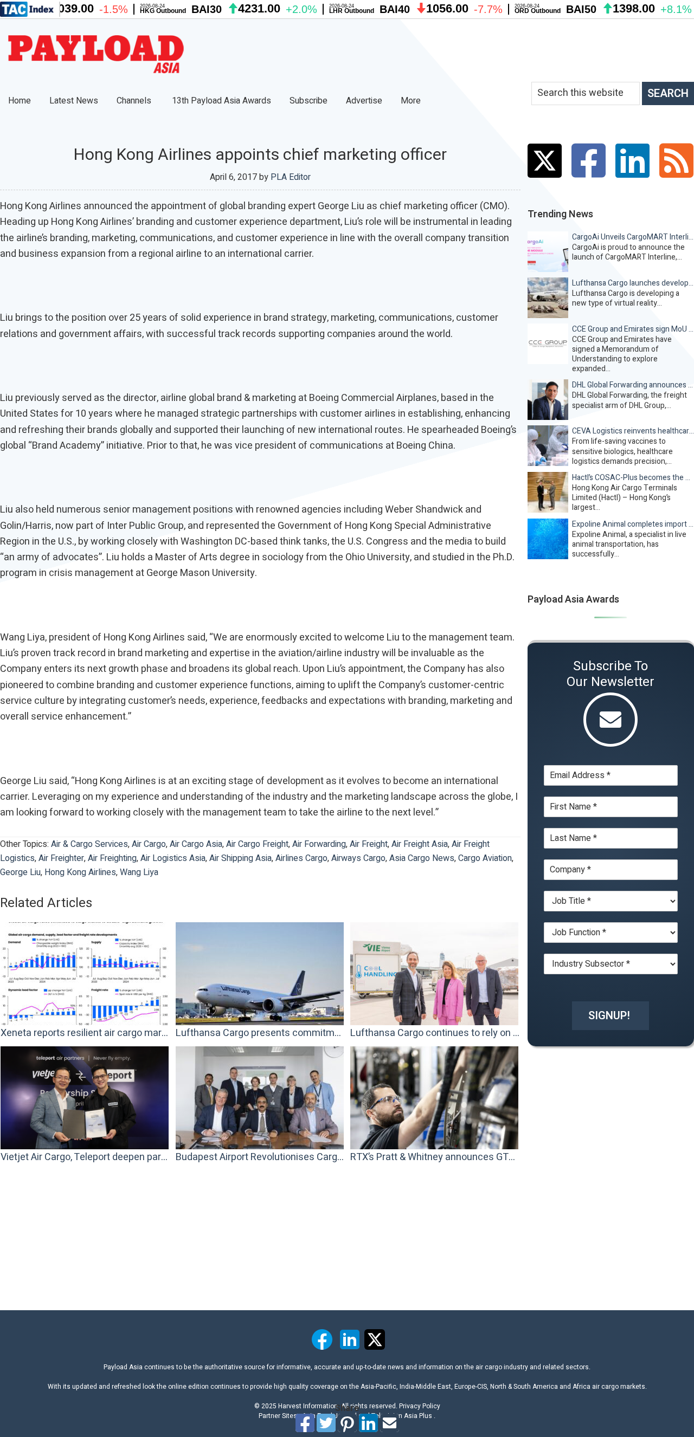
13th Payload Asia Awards (221, 100)
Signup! (609, 1016)
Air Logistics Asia (172, 858)
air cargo (149, 844)
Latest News (73, 100)
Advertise (364, 100)
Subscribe (308, 100)
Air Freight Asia (419, 844)
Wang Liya (139, 872)
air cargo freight (257, 844)
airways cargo (358, 858)
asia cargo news (421, 858)
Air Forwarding (319, 844)
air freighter (61, 858)
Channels (135, 100)
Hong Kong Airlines (80, 872)
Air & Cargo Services (89, 844)
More (412, 100)
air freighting (112, 858)
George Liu (20, 872)
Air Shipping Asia (240, 858)
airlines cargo (301, 858)
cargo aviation (485, 858)
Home (19, 100)
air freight (369, 844)
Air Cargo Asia (196, 844)
